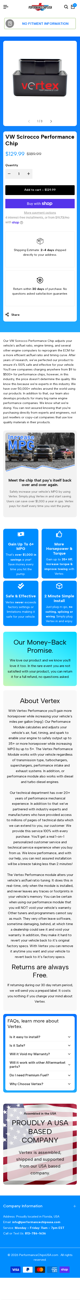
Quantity (11, 165)
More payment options (40, 212)
